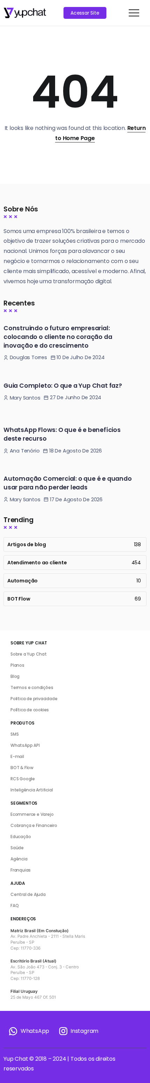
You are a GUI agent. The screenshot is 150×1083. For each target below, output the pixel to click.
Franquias (20, 870)
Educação (20, 837)
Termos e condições (31, 687)
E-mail (17, 756)
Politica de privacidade (33, 699)
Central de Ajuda (28, 894)
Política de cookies (29, 710)
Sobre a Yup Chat (28, 654)
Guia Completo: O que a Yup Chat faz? (62, 385)
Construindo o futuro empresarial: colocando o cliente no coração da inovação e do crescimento (57, 336)
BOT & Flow (21, 768)
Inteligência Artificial (31, 790)
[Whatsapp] (28, 1031)
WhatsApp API (25, 745)
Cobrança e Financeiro (33, 825)
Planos (17, 665)
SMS (14, 734)
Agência (19, 859)
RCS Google (22, 779)
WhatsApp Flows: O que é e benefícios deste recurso (62, 434)
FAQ (14, 905)
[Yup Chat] (24, 12)
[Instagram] (78, 1031)
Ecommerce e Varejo (31, 814)
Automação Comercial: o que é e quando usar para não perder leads (67, 483)
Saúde (17, 848)
